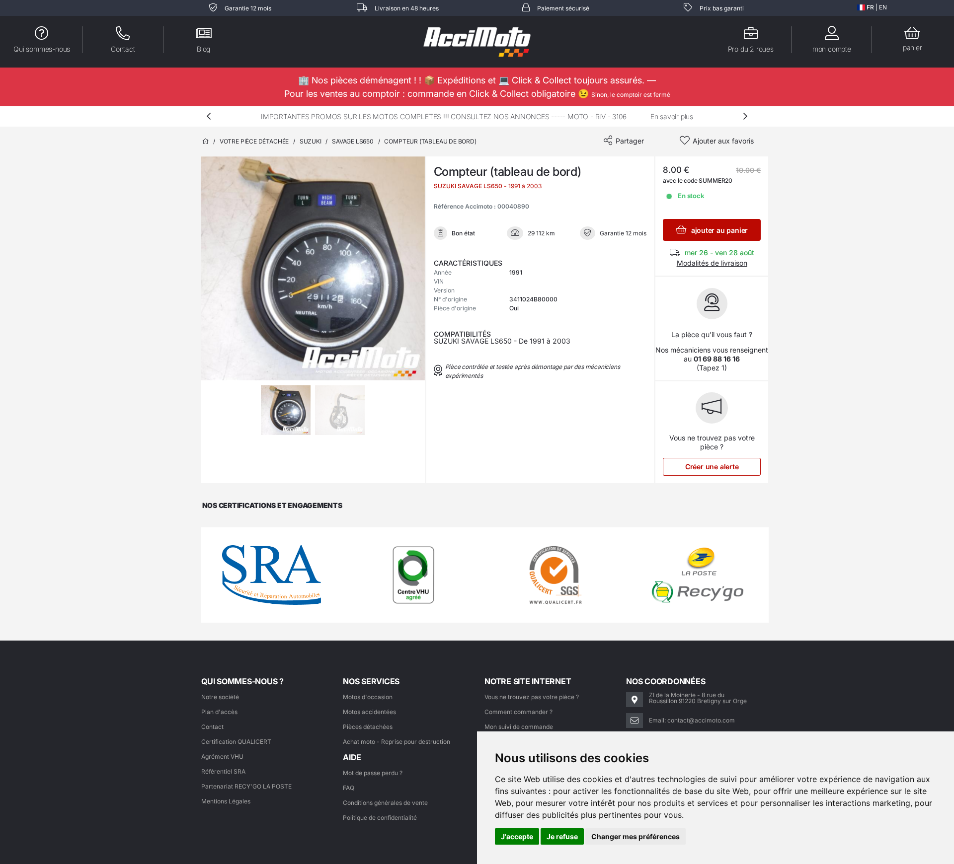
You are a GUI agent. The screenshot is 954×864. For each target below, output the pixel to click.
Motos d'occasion (368, 697)
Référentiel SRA (223, 771)
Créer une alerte (712, 466)
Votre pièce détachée (254, 141)
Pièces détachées (368, 726)
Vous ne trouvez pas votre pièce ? (531, 697)
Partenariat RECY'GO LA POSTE (246, 786)
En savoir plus (671, 116)
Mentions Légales (225, 801)
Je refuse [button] (562, 836)
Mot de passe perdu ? (372, 773)
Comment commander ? (518, 712)
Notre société (220, 697)
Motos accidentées (369, 712)
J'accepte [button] (517, 836)
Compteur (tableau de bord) (430, 141)
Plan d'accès (219, 712)
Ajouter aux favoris (723, 141)
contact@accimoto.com (701, 720)
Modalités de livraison (712, 263)
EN (883, 7)
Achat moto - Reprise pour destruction (396, 741)
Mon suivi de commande (518, 726)
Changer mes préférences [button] (635, 836)
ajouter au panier (718, 230)
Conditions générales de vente (385, 802)
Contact (212, 726)
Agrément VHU (222, 756)
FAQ (348, 788)
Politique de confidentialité (380, 817)
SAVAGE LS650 (353, 141)
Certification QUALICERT (236, 741)
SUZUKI (310, 141)
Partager (630, 141)
